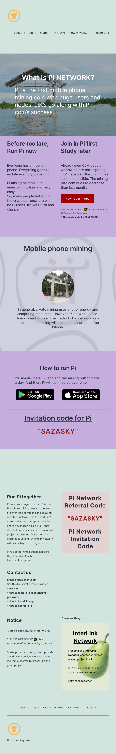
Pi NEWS (60, 32)
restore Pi (102, 32)
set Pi (32, 32)
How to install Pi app (21, 601)
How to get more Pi (20, 605)
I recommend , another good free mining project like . (85, 655)
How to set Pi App (77, 198)
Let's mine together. (80, 680)
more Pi (45, 32)
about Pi (19, 32)
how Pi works (78, 32)
